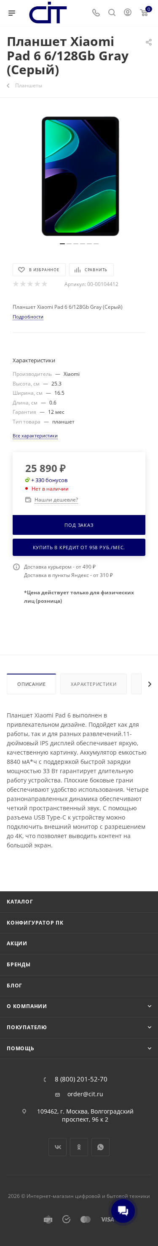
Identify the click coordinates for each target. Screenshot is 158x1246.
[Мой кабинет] (127, 13)
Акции (17, 943)
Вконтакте (57, 1147)
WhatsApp (100, 1147)
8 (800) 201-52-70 (81, 1079)
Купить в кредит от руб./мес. (79, 547)
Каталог (20, 901)
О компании (27, 1006)
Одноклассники (79, 1147)
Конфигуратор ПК (35, 922)
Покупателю (27, 1027)
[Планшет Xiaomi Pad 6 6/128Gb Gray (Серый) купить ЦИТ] (79, 174)
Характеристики (93, 684)
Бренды (19, 964)
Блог (14, 985)
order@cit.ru (85, 1094)
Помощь (21, 1048)
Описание (31, 684)
